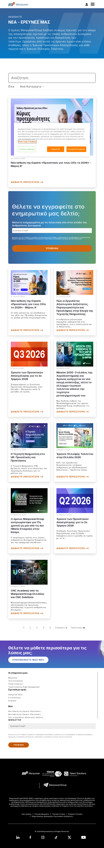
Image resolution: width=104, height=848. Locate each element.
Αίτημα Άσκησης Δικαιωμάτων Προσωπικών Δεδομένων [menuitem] (52, 816)
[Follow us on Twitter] (69, 837)
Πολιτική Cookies (27, 142)
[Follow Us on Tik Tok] (56, 837)
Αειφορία (12, 701)
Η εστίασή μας (14, 698)
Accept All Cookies (76, 149)
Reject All (55, 149)
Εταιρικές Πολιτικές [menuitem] (75, 814)
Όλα (11, 86)
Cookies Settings (26, 149)
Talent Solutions (15, 684)
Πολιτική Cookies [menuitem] (58, 814)
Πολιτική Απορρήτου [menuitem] (41, 814)
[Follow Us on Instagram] (42, 837)
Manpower (13, 678)
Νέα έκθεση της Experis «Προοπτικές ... (25, 711)
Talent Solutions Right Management (24, 687)
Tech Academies (15, 681)
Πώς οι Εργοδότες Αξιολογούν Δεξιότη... (26, 717)
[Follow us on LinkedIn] (17, 837)
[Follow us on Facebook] (30, 837)
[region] (52, 140)
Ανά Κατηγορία (31, 86)
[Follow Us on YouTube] (83, 837)
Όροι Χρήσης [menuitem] (26, 814)
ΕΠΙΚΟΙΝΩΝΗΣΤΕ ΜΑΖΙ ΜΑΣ (28, 660)
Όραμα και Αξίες (15, 695)
